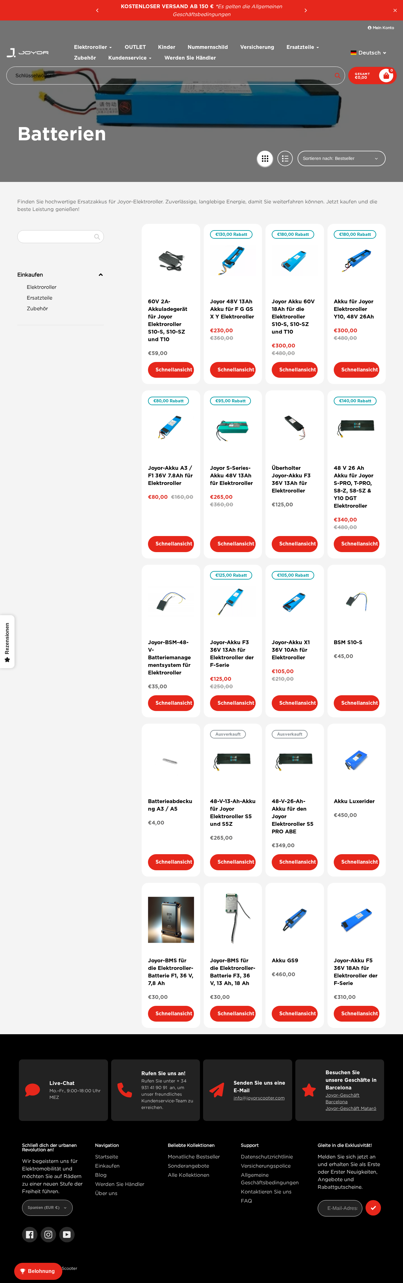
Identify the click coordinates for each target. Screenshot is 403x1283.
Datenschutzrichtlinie (267, 1156)
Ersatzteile (39, 297)
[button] (369, 52)
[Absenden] (373, 1208)
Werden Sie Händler (119, 1184)
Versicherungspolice (266, 1166)
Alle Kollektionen (188, 1175)
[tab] (60, 287)
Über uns (106, 1193)
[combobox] (60, 236)
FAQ (246, 1201)
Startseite (106, 1156)
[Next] (305, 10)
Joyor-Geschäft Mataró (351, 1108)
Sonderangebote (188, 1166)
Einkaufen (107, 1166)
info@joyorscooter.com (259, 1097)
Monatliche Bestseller (194, 1156)
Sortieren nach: (318, 158)
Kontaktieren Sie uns (266, 1191)
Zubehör (37, 308)
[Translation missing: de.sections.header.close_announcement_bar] (395, 10)
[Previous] (97, 10)
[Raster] (265, 158)
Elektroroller (41, 287)
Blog (101, 1175)
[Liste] (285, 158)
